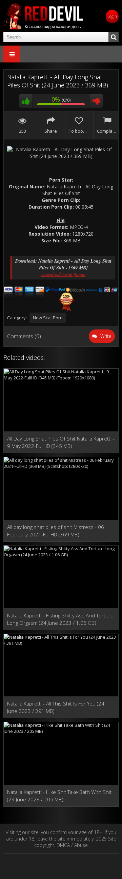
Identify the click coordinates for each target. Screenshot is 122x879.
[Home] (44, 16)
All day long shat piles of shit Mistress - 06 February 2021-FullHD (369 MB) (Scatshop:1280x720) (55, 531)
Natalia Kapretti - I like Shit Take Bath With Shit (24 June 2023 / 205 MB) (59, 796)
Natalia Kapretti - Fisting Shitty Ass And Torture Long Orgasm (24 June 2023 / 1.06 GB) (60, 619)
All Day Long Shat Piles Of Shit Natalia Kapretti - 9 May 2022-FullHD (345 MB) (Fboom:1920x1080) (61, 442)
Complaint (107, 131)
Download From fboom (63, 274)
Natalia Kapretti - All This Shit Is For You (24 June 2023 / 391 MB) (55, 707)
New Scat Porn (48, 318)
